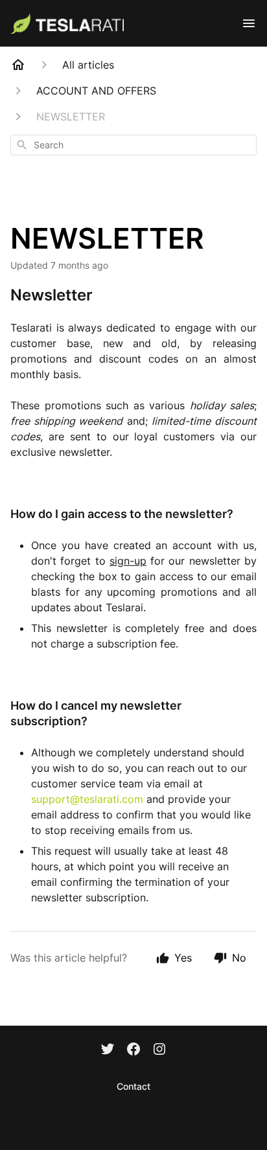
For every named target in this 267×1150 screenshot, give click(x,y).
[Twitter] (107, 1050)
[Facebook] (133, 1050)
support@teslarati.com (87, 799)
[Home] (18, 65)
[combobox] (133, 145)
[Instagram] (159, 1050)
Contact (133, 1086)
